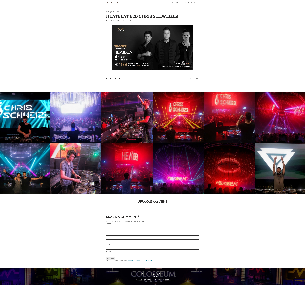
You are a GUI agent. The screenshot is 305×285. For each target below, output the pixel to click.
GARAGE (187, 78)
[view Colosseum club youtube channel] (155, 275)
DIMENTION (195, 78)
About (177, 2)
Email (108, 244)
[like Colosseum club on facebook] (144, 275)
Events (184, 2)
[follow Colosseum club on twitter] (150, 275)
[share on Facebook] (106, 78)
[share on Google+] (119, 78)
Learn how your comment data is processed (140, 260)
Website (108, 251)
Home (172, 2)
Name (108, 238)
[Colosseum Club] (112, 2)
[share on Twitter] (111, 78)
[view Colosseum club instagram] (161, 275)
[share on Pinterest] (115, 78)
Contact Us (191, 2)
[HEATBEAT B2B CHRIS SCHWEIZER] (75, 117)
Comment (109, 223)
